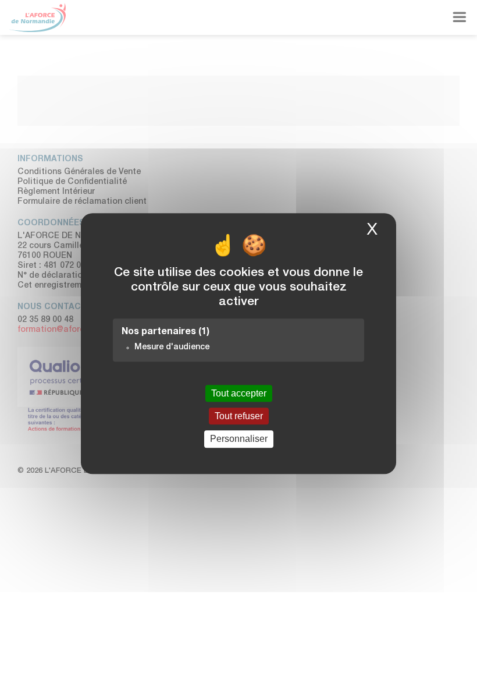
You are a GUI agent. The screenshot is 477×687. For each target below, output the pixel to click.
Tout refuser (239, 416)
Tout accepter (238, 393)
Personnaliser (239, 439)
